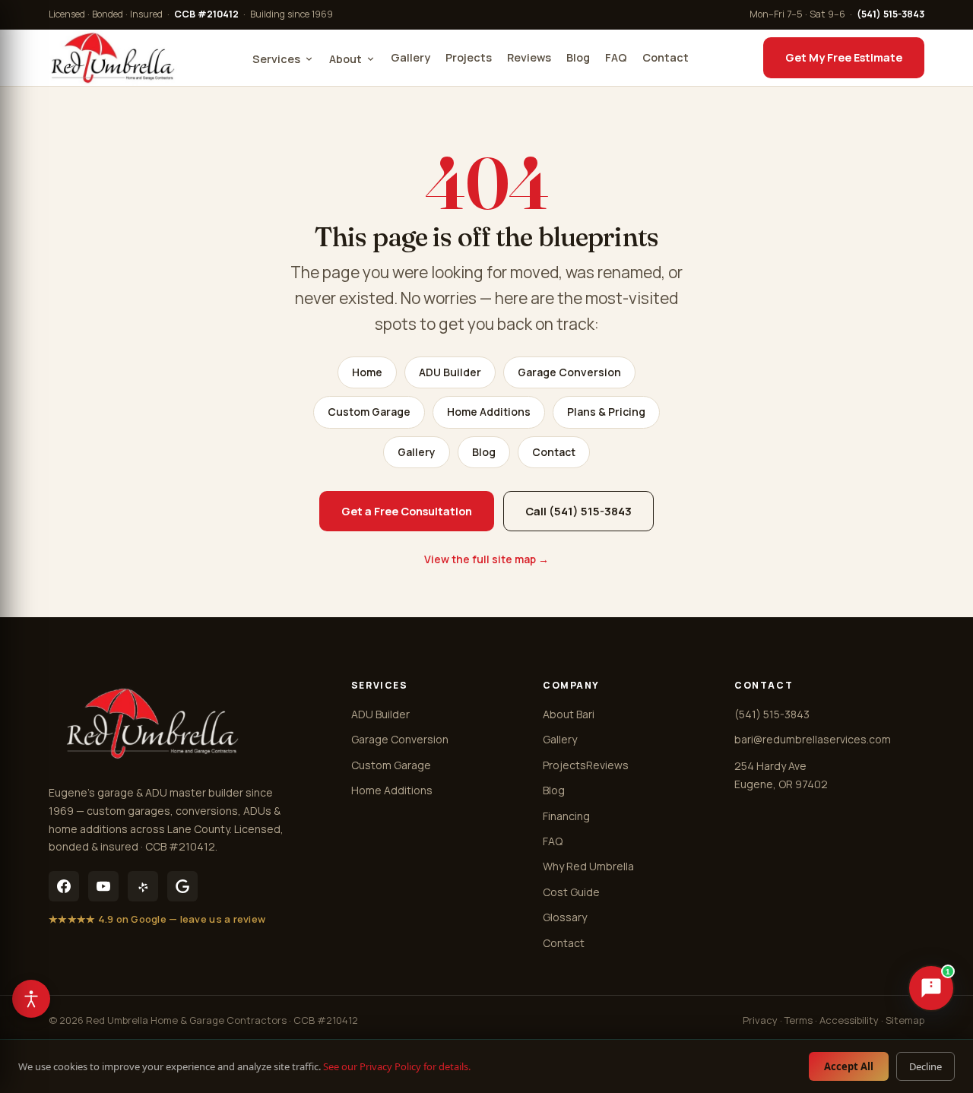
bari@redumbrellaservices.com (812, 739)
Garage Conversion (569, 372)
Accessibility (849, 1020)
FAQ (616, 57)
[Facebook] (64, 886)
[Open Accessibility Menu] (31, 999)
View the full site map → (486, 559)
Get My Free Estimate (843, 57)
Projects (468, 57)
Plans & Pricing (606, 411)
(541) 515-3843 (890, 14)
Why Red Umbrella (588, 866)
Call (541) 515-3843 (578, 511)
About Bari (568, 714)
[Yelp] (143, 886)
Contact (665, 57)
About (345, 59)
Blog (578, 57)
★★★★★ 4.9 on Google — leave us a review (157, 919)
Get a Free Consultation (406, 511)
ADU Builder (450, 372)
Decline (925, 1066)
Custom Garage (369, 411)
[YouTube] (103, 886)
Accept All (848, 1066)
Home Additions (489, 411)
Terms (798, 1020)
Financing (566, 816)
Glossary (565, 917)
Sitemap (905, 1020)
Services (276, 59)
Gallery (410, 57)
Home (367, 372)
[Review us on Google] (182, 886)
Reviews (529, 57)
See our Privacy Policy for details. (397, 1066)
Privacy (760, 1020)
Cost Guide (571, 892)
